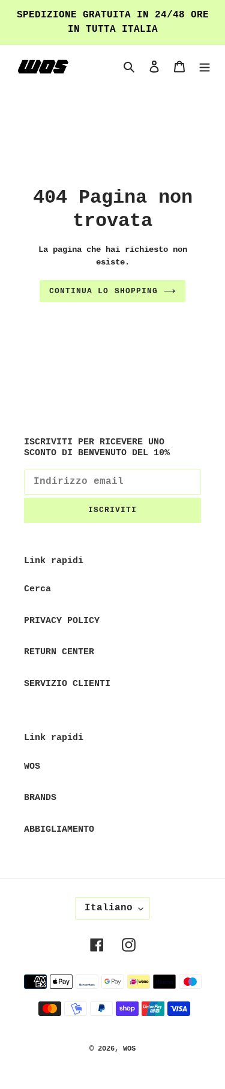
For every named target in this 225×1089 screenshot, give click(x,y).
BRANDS (40, 798)
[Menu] (204, 67)
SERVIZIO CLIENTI (67, 684)
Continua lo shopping (103, 291)
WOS (32, 767)
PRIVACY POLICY (62, 621)
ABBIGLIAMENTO (59, 830)
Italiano (109, 908)
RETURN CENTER (59, 652)
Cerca (37, 589)
